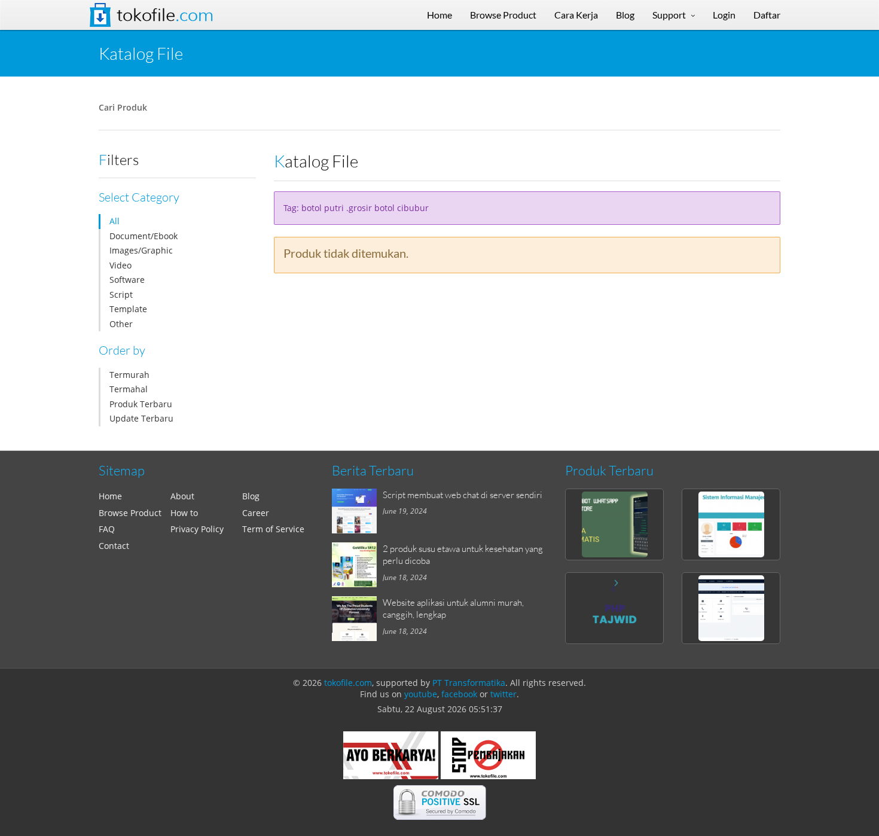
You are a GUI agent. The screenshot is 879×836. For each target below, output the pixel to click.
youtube (420, 694)
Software (127, 279)
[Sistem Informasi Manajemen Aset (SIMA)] (731, 524)
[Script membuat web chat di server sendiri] (357, 511)
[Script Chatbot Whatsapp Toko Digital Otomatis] (614, 524)
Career (255, 512)
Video (120, 265)
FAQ (107, 529)
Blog (251, 496)
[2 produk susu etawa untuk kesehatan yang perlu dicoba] (357, 564)
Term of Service (273, 529)
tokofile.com (348, 682)
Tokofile (165, 15)
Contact (114, 545)
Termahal (128, 389)
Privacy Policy (197, 529)
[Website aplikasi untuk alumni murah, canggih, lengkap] (357, 618)
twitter (503, 694)
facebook (459, 694)
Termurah (129, 374)
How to (184, 512)
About (182, 496)
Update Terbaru (141, 418)
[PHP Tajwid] (614, 608)
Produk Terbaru (140, 404)
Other (121, 323)
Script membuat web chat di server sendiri (462, 494)
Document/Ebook (143, 236)
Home (110, 496)
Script (121, 294)
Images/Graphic (141, 250)
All (114, 221)
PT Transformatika (468, 682)
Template (128, 309)
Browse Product (130, 512)
